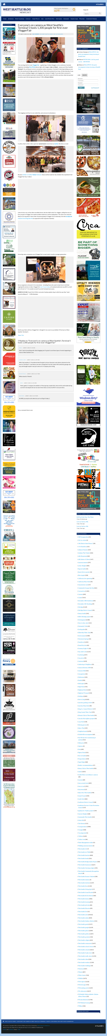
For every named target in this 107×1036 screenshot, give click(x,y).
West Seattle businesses (84, 865)
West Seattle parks (83, 924)
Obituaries (59, 19)
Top (19, 1029)
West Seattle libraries (84, 908)
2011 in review (82, 540)
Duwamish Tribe (82, 626)
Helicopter (81, 683)
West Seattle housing (84, 902)
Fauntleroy (81, 642)
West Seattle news (47, 34)
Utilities (80, 836)
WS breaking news (83, 988)
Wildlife (80, 978)
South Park (81, 799)
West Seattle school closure (85, 946)
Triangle (80, 830)
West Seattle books (83, 858)
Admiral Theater (82, 550)
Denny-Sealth (82, 613)
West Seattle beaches (84, 855)
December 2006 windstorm (85, 601)
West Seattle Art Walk (84, 852)
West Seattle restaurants (84, 943)
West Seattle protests (84, 937)
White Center (82, 975)
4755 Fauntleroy (82, 546)
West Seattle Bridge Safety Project (87, 862)
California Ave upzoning (85, 578)
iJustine (56, 143)
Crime (80, 597)
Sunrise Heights (82, 814)
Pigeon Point (81, 752)
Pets (79, 749)
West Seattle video (83, 959)
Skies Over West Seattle (84, 793)
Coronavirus (81, 591)
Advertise (11, 19)
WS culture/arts (58, 34)
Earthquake (81, 629)
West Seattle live (82, 911)
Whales (80, 972)
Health (80, 680)
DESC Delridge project (84, 617)
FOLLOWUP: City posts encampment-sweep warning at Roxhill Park (88, 54)
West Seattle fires (83, 886)
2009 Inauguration (83, 537)
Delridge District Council (85, 610)
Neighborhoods (82, 731)
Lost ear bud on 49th (82, 522)
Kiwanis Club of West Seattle (86, 715)
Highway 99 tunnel (83, 693)
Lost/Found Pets (49, 19)
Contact (28, 19)
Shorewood (81, 789)
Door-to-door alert (83, 623)
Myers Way (81, 728)
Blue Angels (81, 575)
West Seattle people (83, 927)
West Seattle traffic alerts (85, 956)
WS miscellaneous (83, 1000)
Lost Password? (95, 87)
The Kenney (81, 823)
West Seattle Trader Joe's (85, 953)
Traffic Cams (74, 19)
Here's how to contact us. (43, 1025)
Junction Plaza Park (83, 706)
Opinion (80, 746)
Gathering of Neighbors (84, 664)
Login (79, 75)
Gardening (81, 655)
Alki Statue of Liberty (84, 559)
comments (11, 1029)
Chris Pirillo (32, 67)
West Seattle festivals (84, 883)
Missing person (82, 725)
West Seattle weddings (84, 966)
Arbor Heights (82, 566)
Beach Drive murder (84, 572)
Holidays (80, 696)
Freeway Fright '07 (83, 648)
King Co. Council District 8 (85, 709)
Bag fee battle (82, 569)
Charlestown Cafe (83, 585)
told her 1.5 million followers (32, 174)
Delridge (80, 607)
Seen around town (83, 783)
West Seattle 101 (82, 849)
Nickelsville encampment (85, 734)
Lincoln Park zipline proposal (86, 718)
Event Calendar (19, 19)
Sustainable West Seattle (85, 817)
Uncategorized (82, 833)
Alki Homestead (82, 556)
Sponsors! (66, 19)
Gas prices (81, 658)
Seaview (80, 780)
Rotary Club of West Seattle (85, 768)
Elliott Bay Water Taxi (84, 632)
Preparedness (82, 759)
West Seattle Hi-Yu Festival (85, 896)
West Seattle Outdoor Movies (86, 921)
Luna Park (81, 722)
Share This (21, 335)
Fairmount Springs (83, 639)
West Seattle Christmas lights (86, 868)
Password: (80, 82)
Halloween (81, 677)
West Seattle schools (83, 950)
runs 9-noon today (45, 287)
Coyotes (80, 594)
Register (85, 75)
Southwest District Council (85, 802)
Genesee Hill (81, 671)
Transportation (82, 827)
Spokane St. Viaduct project (85, 811)
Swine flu (80, 820)
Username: (80, 78)
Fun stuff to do (82, 652)
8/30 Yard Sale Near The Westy (85, 517)
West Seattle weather (84, 962)
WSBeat (80, 1006)
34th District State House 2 (85, 543)
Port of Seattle (82, 756)
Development (82, 620)
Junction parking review (85, 703)
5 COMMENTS (36, 34)
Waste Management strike (85, 842)
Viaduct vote (81, 839)
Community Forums (91, 19)
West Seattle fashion (83, 880)
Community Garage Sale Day (86, 588)
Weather (81, 19)
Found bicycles (82, 645)
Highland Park (82, 690)
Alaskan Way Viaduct (84, 553)
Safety (80, 772)
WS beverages (82, 985)
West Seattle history (83, 899)
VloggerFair (36, 65)
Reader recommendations (85, 765)
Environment (82, 636)
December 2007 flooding (85, 604)
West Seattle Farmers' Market (86, 876)
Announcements (82, 562)
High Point (81, 687)
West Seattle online (83, 918)
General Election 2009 (84, 668)
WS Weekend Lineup (84, 1003)
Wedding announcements (85, 846)
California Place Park (84, 582)
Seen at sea (81, 786)
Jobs (42, 19)
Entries (4, 1029)
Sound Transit (82, 796)
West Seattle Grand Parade (85, 892)
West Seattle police (83, 931)
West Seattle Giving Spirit (85, 889)
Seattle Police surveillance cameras (88, 775)
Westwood (81, 969)
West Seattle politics (83, 934)
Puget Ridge (81, 762)
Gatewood (81, 661)
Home (4, 19)
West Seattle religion (84, 940)
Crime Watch (36, 19)
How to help (81, 699)
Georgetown (81, 674)
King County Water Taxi (84, 712)
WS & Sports (81, 982)
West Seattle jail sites (84, 905)
